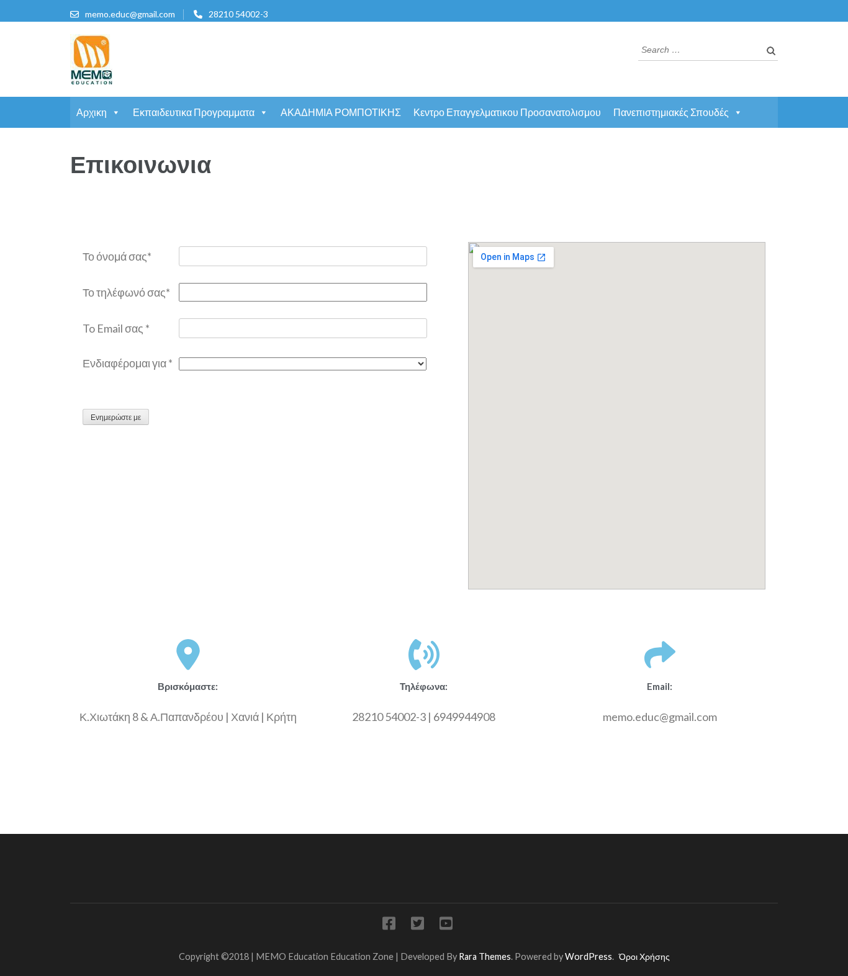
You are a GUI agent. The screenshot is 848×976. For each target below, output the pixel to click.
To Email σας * (116, 328)
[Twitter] (417, 925)
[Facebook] (388, 925)
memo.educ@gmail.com (130, 14)
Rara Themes (485, 956)
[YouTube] (446, 925)
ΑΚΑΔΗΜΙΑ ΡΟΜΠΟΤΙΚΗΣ (341, 112)
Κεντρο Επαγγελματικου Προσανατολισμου (507, 112)
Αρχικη (91, 112)
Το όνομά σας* (117, 256)
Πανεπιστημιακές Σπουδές (671, 112)
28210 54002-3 (238, 14)
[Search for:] (698, 48)
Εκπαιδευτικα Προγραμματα (194, 112)
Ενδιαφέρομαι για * (128, 363)
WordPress (588, 956)
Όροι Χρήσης (644, 956)
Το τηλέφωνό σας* (126, 292)
